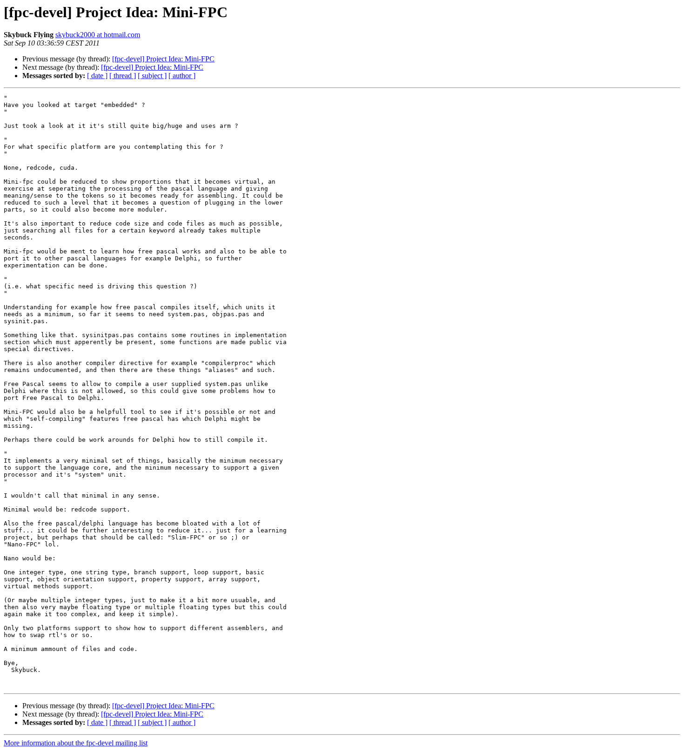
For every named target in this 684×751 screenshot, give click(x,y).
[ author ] (181, 76)
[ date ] (97, 76)
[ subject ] (152, 76)
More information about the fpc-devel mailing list (76, 743)
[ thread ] (122, 76)
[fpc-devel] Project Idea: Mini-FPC (163, 59)
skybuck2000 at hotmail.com (97, 35)
